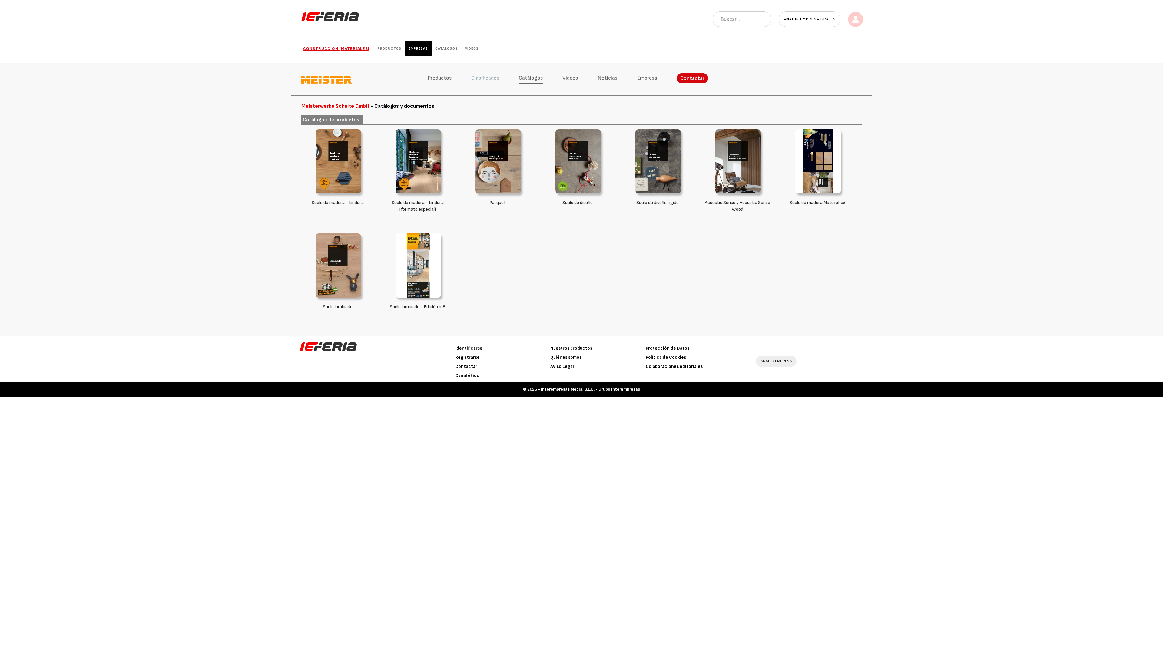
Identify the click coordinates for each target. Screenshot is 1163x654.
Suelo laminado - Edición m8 (418, 307)
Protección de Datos (667, 348)
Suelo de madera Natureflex (818, 203)
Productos (389, 48)
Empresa (647, 78)
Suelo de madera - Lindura (338, 203)
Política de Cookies (666, 357)
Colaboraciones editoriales (674, 366)
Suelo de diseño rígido (657, 203)
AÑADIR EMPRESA (776, 361)
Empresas (418, 48)
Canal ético (467, 375)
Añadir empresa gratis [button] (810, 18)
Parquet (497, 203)
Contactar (692, 78)
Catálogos (446, 48)
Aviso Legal (562, 366)
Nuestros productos (571, 348)
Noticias (608, 78)
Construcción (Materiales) (336, 48)
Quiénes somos (566, 357)
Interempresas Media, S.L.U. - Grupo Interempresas (590, 389)
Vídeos (472, 48)
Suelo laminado (338, 307)
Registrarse (467, 357)
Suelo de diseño (577, 203)
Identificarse (468, 348)
